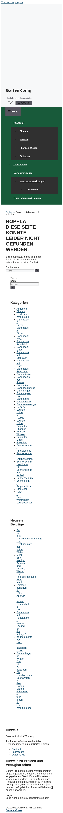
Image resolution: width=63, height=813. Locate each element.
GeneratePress (14, 810)
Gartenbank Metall (23, 348)
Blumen (24, 131)
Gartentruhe (23, 399)
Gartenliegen (24, 390)
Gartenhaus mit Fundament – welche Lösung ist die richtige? (23, 623)
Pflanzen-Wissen (28, 148)
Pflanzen (18, 123)
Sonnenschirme (25, 478)
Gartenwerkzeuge (22, 173)
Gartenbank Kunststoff (23, 343)
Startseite (10, 212)
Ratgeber (22, 442)
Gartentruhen (24, 401)
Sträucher (25, 156)
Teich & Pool (20, 164)
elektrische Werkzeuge (32, 181)
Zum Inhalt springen (12, 2)
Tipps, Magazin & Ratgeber (27, 198)
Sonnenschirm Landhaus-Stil (24, 464)
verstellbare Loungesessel (24, 501)
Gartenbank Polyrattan (23, 370)
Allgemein (22, 308)
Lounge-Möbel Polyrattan (22, 423)
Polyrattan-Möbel (22, 438)
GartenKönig (18, 90)
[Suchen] (37, 270)
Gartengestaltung (26, 388)
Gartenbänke (24, 374)
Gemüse (24, 139)
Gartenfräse (32, 189)
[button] (10, 102)
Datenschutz (19, 754)
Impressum (18, 752)
